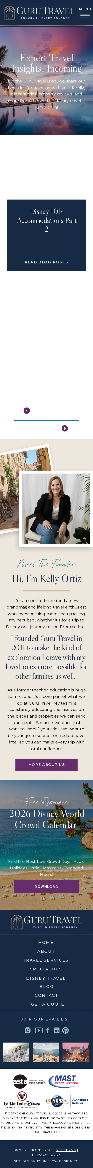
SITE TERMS (66, 1150)
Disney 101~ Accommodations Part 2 (46, 220)
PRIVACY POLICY (46, 1155)
